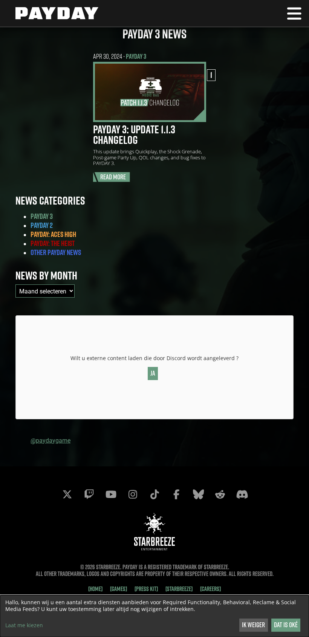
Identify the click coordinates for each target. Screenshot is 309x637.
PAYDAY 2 (42, 225)
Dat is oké (286, 624)
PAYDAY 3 (136, 56)
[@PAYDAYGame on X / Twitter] (67, 494)
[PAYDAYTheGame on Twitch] (89, 494)
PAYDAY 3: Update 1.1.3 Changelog (134, 134)
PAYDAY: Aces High (53, 234)
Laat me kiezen (24, 625)
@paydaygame (50, 440)
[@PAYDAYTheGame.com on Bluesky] (198, 494)
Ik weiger (253, 624)
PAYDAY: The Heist (53, 243)
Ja (152, 373)
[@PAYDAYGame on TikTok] (154, 494)
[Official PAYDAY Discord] (242, 494)
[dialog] (154, 616)
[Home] (95, 589)
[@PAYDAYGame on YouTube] (111, 494)
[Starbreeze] (179, 589)
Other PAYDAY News (56, 252)
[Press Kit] (146, 589)
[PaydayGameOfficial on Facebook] (176, 494)
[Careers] (210, 589)
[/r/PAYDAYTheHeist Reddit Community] (220, 494)
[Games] (118, 589)
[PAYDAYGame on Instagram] (132, 494)
